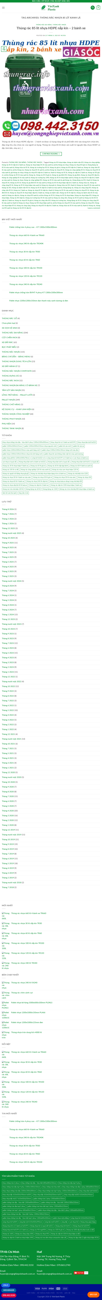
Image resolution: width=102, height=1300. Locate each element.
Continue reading (51, 154)
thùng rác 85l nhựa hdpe (57, 162)
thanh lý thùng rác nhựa (20, 203)
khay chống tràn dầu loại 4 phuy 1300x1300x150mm (21, 1187)
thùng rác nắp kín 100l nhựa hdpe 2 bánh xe (66, 485)
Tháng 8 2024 (8, 586)
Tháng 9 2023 (8, 634)
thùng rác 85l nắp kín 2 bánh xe (72, 167)
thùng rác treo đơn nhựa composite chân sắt (50, 1237)
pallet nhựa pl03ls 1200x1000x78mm (16, 458)
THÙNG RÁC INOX (10, 381)
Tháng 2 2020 (8, 820)
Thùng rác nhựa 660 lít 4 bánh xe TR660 (26, 235)
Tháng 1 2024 (8, 615)
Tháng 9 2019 (8, 844)
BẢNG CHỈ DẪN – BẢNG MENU (16, 357)
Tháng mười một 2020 (11, 777)
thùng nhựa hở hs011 (63, 1226)
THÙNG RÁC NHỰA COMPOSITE (17, 371)
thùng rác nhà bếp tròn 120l (78, 473)
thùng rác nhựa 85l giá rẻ (78, 165)
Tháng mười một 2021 (11, 739)
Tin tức (59, 1293)
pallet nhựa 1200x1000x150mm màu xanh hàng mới (21, 450)
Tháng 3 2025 (8, 571)
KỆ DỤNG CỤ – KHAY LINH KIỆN (16, 409)
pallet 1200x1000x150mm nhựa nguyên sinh (40, 446)
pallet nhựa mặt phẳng (61, 1218)
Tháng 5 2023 (8, 653)
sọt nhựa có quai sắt (9, 462)
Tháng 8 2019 (8, 849)
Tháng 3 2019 (8, 873)
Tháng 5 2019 (8, 863)
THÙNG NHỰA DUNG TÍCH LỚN (16, 361)
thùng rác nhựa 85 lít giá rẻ (24, 200)
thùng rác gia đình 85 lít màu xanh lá (34, 183)
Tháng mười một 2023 (11, 624)
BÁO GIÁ (93, 1295)
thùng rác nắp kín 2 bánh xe (77, 172)
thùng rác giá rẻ (55, 167)
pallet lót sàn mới (65, 446)
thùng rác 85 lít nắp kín (68, 193)
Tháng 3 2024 (8, 610)
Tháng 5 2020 (8, 806)
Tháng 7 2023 (8, 643)
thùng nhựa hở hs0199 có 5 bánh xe (15, 1230)
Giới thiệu (31, 1293)
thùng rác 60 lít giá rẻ (37, 466)
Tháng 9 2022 (8, 691)
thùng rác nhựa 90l (42, 1234)
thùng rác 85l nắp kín (17, 198)
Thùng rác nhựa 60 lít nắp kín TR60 (24, 260)
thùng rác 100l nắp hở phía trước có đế (80, 1230)
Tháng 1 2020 (8, 825)
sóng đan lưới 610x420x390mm (30, 1222)
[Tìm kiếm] (93, 8)
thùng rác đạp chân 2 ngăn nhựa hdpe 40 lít (84, 1237)
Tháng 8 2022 (8, 696)
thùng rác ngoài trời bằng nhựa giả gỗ (15, 473)
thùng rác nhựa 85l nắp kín (90, 175)
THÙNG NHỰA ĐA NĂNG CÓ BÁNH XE (19, 385)
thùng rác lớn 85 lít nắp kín (22, 208)
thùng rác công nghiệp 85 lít (75, 170)
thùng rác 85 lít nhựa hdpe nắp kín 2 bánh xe (62, 183)
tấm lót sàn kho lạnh (10, 493)
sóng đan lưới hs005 (52, 1222)
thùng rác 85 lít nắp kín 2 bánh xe (13, 165)
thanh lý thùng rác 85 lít (59, 172)
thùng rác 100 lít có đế (10, 469)
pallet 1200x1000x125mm (12, 446)
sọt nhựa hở (74, 1222)
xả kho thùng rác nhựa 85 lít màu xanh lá (66, 203)
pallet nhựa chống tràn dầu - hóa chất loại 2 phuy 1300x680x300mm (27, 1218)
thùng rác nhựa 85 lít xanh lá (34, 170)
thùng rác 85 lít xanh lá (76, 198)
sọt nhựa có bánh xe (81, 458)
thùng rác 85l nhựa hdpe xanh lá (41, 203)
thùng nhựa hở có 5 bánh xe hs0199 (15, 1226)
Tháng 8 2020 (8, 792)
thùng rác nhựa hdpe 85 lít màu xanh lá (39, 165)
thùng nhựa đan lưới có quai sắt (58, 462)
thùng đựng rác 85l (79, 180)
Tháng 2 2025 (8, 576)
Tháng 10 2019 (8, 840)
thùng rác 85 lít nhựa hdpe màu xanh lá (27, 185)
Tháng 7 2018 (8, 887)
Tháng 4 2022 (8, 715)
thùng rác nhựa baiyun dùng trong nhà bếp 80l (66, 481)
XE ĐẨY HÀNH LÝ (9, 366)
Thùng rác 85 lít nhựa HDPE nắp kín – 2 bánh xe (51, 28)
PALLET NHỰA (8, 400)
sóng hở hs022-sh (38, 458)
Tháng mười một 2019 (11, 835)
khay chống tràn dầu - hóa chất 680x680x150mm (38, 1183)
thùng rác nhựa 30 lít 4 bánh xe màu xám (17, 477)
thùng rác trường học (58, 200)
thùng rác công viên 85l (42, 200)
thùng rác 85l (6, 187)
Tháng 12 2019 (8, 830)
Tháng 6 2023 (8, 648)
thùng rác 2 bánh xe (20, 190)
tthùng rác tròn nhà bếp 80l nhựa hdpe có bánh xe (77, 489)
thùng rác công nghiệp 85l (33, 180)
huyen (63, 35)
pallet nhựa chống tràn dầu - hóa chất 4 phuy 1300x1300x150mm (26, 1214)
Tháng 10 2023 (8, 629)
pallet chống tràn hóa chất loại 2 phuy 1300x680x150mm (47, 1206)
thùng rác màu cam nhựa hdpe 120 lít (65, 469)
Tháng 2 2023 (8, 667)
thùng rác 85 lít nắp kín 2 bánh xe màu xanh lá (46, 187)
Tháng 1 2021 (8, 768)
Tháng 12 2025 (8, 528)
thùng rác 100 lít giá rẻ (56, 1230)
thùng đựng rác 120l (50, 489)
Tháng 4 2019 (8, 868)
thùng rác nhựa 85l (87, 203)
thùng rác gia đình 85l (59, 175)
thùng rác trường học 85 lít (39, 167)
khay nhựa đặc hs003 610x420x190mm (78, 1194)
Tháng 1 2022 (8, 729)
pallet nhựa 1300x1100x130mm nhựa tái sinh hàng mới (22, 454)
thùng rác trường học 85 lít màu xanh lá (39, 198)
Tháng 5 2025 (8, 562)
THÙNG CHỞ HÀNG (11, 405)
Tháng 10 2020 (8, 782)
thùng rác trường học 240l (40, 177)
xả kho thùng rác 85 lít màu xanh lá (16, 175)
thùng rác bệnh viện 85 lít (21, 187)
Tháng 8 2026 (8, 509)
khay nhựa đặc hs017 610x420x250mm (17, 1198)
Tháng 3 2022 (8, 720)
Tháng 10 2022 (8, 686)
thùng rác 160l (8, 1234)
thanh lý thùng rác (89, 205)
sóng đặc (64, 1222)
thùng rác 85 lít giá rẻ (43, 175)
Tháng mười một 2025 (11, 533)
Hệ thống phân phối (46, 1293)
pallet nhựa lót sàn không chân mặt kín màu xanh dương (63, 454)
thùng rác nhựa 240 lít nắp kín (37, 481)
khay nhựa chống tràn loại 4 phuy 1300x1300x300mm (57, 1191)
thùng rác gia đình (74, 175)
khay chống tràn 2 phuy (11, 1183)
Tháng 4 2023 (8, 658)
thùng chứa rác (84, 183)
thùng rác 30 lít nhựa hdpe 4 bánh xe (15, 466)
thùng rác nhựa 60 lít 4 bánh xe (13, 481)
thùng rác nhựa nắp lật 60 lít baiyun (15, 485)
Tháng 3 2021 (8, 763)
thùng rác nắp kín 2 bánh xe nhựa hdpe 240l (18, 1237)
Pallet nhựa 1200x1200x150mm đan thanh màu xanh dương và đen (38, 301)
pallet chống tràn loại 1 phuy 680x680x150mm (19, 1210)
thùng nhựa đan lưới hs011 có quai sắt (85, 462)
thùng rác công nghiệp (92, 162)
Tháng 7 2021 (8, 749)
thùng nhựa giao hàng (87, 1222)
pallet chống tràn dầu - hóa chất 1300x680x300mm (21, 1202)
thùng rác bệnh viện (52, 193)
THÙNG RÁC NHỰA (59, 24)
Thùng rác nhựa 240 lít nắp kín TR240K (26, 244)
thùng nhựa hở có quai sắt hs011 (41, 1226)
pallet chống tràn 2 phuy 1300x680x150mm (49, 1198)
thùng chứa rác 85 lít (22, 167)
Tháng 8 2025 (8, 547)
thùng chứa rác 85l (63, 185)
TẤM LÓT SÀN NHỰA (11, 390)
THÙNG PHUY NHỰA (11, 419)
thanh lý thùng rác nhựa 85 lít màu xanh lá (85, 185)
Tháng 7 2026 (8, 514)
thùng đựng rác (68, 187)
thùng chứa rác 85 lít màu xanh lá (70, 205)
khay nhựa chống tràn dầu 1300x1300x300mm (19, 1191)
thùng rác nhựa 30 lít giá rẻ (42, 477)
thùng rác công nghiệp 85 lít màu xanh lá (16, 177)
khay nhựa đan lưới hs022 (87, 442)
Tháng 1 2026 (8, 524)
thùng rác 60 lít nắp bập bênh (58, 466)
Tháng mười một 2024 (11, 581)
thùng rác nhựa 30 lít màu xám (65, 477)
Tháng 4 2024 (8, 605)
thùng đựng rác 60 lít (33, 489)
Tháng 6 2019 (8, 859)
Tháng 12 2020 (8, 772)
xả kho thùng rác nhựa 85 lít (54, 170)
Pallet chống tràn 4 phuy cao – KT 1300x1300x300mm (33, 227)
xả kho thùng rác (18, 170)
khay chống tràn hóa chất (51, 1187)
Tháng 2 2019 (8, 878)
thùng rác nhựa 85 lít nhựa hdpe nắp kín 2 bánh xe (27, 193)
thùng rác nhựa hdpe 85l (83, 195)
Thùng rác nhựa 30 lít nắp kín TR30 (24, 252)
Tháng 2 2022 (8, 725)
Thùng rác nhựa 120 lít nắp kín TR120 (25, 276)
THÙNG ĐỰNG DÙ (10, 376)
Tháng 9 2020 (8, 787)
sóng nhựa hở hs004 (10, 1222)
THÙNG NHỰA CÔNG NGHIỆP (15, 414)
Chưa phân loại (8, 323)
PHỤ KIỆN (6, 424)
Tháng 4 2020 (8, 811)
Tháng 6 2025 (8, 557)
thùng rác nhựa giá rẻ (48, 185)
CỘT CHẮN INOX (9, 338)
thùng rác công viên (60, 198)
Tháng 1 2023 (8, 672)
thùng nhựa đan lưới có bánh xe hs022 (32, 462)
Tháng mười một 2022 (11, 682)
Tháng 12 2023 (8, 619)
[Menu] (3, 8)
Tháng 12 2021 (8, 734)
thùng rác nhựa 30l (84, 477)
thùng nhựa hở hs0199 (81, 1226)
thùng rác (32, 175)
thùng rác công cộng (24, 205)
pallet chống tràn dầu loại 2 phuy (14, 1206)
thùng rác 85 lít (15, 183)
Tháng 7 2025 (8, 552)
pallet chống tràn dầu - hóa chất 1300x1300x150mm (60, 1202)
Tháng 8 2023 (8, 639)
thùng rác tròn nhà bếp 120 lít (13, 489)
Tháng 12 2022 (8, 677)
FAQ (73, 1293)
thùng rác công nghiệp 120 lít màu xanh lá (35, 469)
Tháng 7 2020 (8, 796)
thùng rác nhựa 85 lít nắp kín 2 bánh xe (44, 205)
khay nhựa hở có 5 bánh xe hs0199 (63, 442)
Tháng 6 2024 (8, 595)
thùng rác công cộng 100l (24, 1234)
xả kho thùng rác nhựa (61, 165)
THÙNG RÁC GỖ (9, 318)
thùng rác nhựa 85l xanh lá (29, 195)
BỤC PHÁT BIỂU (9, 347)
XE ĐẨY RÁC (7, 342)
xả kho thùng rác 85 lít (47, 195)
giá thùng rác (67, 180)
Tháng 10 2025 (8, 538)
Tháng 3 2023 (8, 662)
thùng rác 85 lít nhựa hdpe (64, 195)
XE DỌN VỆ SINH (9, 328)
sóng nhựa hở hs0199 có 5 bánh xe (59, 458)
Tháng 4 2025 (8, 567)
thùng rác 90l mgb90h (38, 1230)
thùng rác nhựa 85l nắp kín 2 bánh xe (37, 172)
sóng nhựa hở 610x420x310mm (82, 1218)
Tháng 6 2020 (8, 801)
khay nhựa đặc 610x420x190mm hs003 (17, 1194)
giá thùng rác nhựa (17, 172)
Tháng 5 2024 (8, 600)
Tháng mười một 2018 (11, 883)
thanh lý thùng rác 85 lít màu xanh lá (61, 190)
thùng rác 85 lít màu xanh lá (52, 180)
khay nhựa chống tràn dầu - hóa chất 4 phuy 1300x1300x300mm (26, 442)
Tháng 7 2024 (8, 591)
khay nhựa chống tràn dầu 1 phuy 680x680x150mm (80, 1187)
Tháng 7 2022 (8, 701)
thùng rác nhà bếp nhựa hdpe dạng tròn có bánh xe (48, 473)
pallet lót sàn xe (78, 446)
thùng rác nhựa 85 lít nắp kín (38, 190)
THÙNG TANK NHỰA (11, 428)
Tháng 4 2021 (8, 758)
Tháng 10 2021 (8, 744)
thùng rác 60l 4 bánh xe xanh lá (81, 466)
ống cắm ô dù (23, 493)
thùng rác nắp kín (13, 195)
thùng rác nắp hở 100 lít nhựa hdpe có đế (65, 1234)
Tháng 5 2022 (8, 710)
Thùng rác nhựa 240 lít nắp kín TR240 (25, 284)
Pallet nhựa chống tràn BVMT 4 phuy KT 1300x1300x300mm (36, 293)
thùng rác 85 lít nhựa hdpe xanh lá (61, 177)
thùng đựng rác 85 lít (74, 200)
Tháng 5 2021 (8, 753)
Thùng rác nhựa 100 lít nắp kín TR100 (25, 268)
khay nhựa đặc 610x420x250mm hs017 (47, 1194)
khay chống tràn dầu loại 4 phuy (70, 1183)
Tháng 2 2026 (8, 519)
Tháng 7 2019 (8, 854)
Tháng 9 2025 (8, 543)
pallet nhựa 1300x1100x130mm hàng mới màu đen (60, 450)
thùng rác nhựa (18, 180)
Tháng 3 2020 (8, 816)
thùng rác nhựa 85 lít (81, 190)
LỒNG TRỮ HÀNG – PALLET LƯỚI (17, 395)
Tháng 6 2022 (8, 705)
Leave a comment (94, 208)
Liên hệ (67, 1293)
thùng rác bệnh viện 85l (75, 162)
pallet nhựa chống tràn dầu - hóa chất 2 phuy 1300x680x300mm (61, 1210)
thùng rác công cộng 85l (82, 187)
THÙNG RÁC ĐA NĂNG (44, 24)
